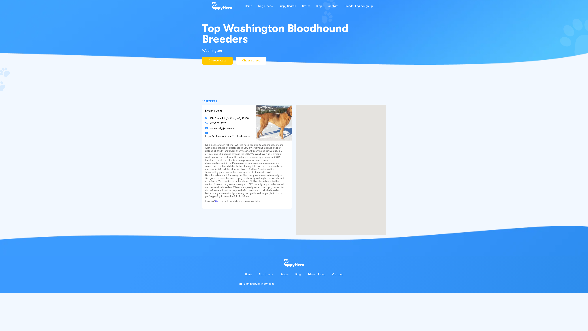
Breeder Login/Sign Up (359, 6)
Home (248, 6)
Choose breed (251, 60)
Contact (333, 6)
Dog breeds (265, 6)
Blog (319, 6)
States (306, 6)
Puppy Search (287, 6)
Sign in (218, 201)
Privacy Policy (316, 274)
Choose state (217, 60)
